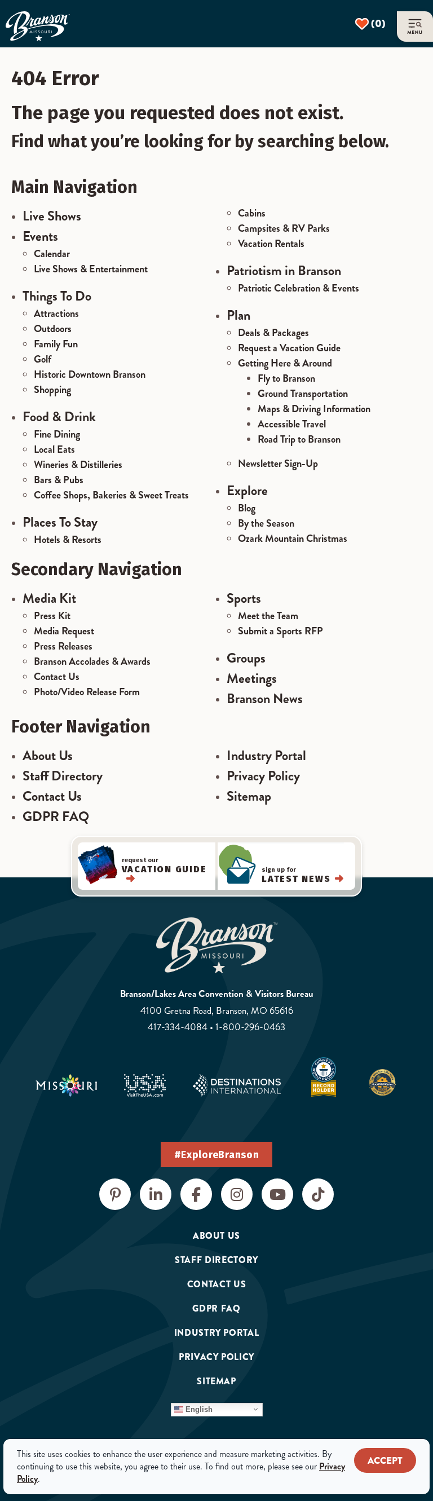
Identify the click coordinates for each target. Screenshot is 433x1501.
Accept (385, 1461)
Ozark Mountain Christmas (292, 538)
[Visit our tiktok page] (318, 1194)
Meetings (252, 678)
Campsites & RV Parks (284, 228)
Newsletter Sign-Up (278, 463)
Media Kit (49, 598)
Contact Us (56, 676)
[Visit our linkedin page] (155, 1194)
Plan (238, 315)
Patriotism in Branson (284, 270)
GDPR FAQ (56, 816)
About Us (48, 755)
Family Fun (56, 344)
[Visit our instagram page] (237, 1194)
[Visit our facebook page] (196, 1194)
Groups (246, 658)
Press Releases (63, 646)
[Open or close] (415, 26)
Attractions (56, 313)
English (198, 1409)
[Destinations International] (237, 1085)
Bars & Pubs (58, 480)
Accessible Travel (292, 424)
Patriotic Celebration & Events (298, 288)
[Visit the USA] (145, 1085)
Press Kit (52, 615)
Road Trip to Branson (299, 439)
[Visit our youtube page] (277, 1194)
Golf (42, 359)
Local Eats (54, 449)
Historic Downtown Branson (89, 374)
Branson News (265, 698)
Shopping (52, 389)
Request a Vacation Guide (289, 348)
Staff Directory (63, 775)
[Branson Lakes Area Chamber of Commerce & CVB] (38, 26)
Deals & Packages (273, 332)
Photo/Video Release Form (87, 692)
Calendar (52, 253)
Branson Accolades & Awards (92, 661)
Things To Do (57, 296)
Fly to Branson (286, 378)
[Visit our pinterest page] (115, 1194)
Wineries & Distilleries (78, 464)
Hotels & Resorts (67, 539)
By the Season (266, 523)
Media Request (64, 631)
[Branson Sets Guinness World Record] (323, 1077)
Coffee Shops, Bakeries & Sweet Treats (111, 495)
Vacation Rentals (271, 243)
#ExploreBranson (216, 1155)
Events (40, 236)
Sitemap (249, 796)
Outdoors (53, 328)
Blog (246, 508)
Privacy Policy (263, 775)
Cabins (252, 213)
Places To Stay (60, 522)
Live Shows (52, 216)
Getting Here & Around (285, 363)
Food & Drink (59, 416)
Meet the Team (268, 615)
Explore (247, 490)
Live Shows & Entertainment (91, 269)
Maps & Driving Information (314, 408)
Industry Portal (266, 755)
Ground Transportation (303, 393)
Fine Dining (57, 434)
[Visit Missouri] (66, 1085)
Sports (244, 598)
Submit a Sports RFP (280, 631)
